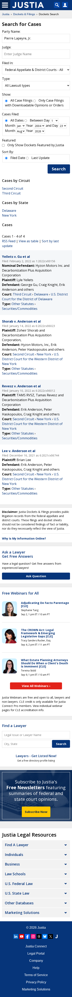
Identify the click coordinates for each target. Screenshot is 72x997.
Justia (41, 927)
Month (10, 125)
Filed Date (17, 158)
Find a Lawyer (14, 725)
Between (36, 120)
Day (47, 120)
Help (36, 968)
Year (29, 125)
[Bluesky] (44, 936)
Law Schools (15, 873)
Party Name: (11, 31)
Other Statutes (23, 304)
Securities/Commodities (19, 308)
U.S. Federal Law (19, 883)
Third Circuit (11, 193)
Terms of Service (36, 975)
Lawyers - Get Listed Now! (36, 756)
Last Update (40, 158)
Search (59, 169)
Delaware (9, 210)
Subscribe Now (36, 812)
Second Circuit (12, 188)
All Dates (17, 120)
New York (9, 215)
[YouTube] (21, 936)
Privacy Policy (36, 982)
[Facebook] (27, 936)
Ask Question (36, 576)
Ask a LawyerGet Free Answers (17, 554)
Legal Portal (36, 953)
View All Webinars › (36, 686)
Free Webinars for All (20, 593)
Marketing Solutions (22, 912)
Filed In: (7, 63)
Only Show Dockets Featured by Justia (35, 145)
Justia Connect (36, 946)
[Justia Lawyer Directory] (56, 936)
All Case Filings (21, 100)
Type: (6, 79)
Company (36, 960)
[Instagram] (33, 936)
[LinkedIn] (15, 936)
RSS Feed (8, 241)
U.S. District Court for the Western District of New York (32, 359)
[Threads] (39, 936)
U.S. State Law (17, 893)
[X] (50, 936)
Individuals (14, 854)
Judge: (6, 47)
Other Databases (19, 903)
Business (12, 864)
